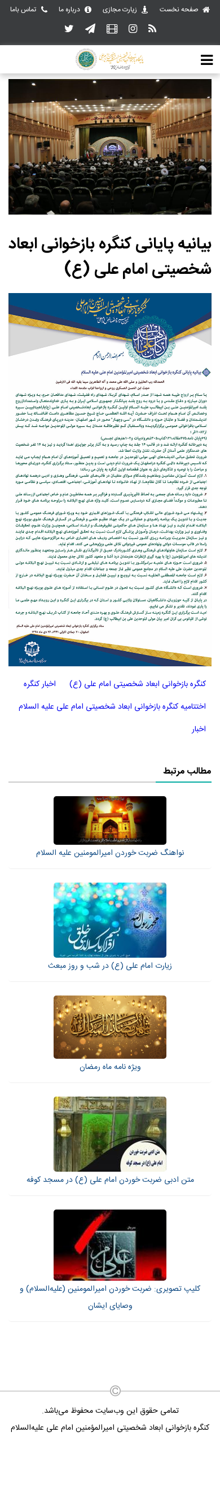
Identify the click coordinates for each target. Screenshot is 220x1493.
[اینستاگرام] (133, 29)
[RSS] (152, 29)
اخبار (199, 729)
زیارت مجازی (120, 9)
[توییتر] (69, 29)
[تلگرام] (90, 29)
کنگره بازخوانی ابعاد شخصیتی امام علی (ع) (137, 684)
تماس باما (23, 9)
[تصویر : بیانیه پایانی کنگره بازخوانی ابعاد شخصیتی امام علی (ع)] (110, 213)
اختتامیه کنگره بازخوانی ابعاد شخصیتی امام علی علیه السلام (112, 707)
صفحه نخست (179, 9)
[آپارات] (112, 29)
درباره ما (69, 9)
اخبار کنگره (40, 684)
